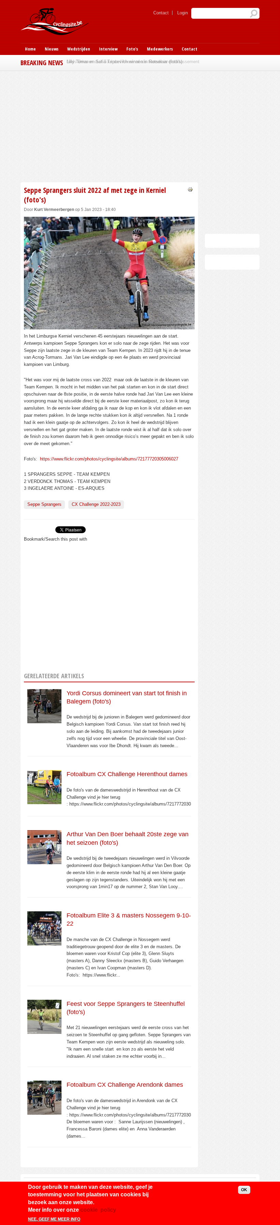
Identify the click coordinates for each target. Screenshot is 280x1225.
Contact (161, 13)
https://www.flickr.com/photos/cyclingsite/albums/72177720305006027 (108, 458)
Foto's (132, 49)
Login (182, 13)
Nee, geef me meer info (54, 1219)
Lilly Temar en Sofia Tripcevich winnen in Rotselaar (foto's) (124, 61)
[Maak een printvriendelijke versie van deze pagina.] (190, 188)
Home (30, 49)
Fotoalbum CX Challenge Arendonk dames (125, 1084)
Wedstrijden (78, 49)
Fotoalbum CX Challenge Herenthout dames (127, 774)
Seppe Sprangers (44, 504)
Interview (108, 49)
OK (244, 1189)
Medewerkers (160, 49)
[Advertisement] (109, 125)
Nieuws (51, 49)
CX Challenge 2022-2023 (96, 504)
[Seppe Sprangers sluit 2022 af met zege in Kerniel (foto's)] (109, 325)
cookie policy (98, 1210)
